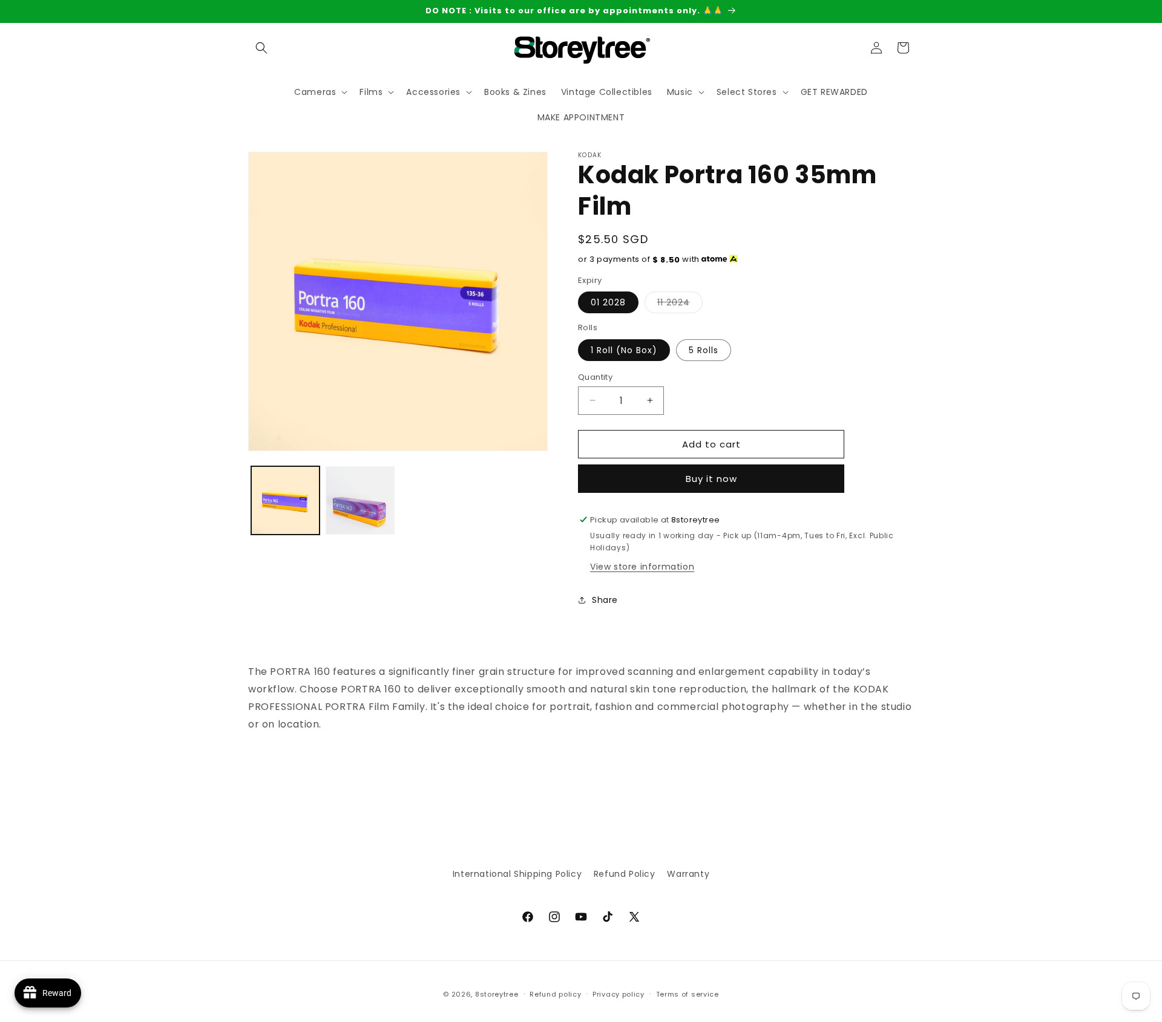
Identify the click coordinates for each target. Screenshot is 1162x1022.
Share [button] (605, 600)
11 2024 (680, 304)
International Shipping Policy (517, 874)
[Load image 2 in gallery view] (360, 500)
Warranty (688, 874)
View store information (642, 566)
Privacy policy (618, 993)
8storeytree (497, 994)
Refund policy (555, 993)
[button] (261, 47)
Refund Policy (624, 874)
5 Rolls (703, 349)
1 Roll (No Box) (624, 349)
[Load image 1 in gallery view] (285, 500)
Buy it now (711, 478)
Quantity (595, 376)
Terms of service (687, 993)
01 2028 (608, 302)
